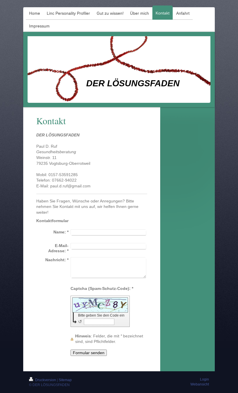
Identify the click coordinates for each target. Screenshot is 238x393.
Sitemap (65, 380)
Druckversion (45, 380)
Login (204, 379)
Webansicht (199, 384)
